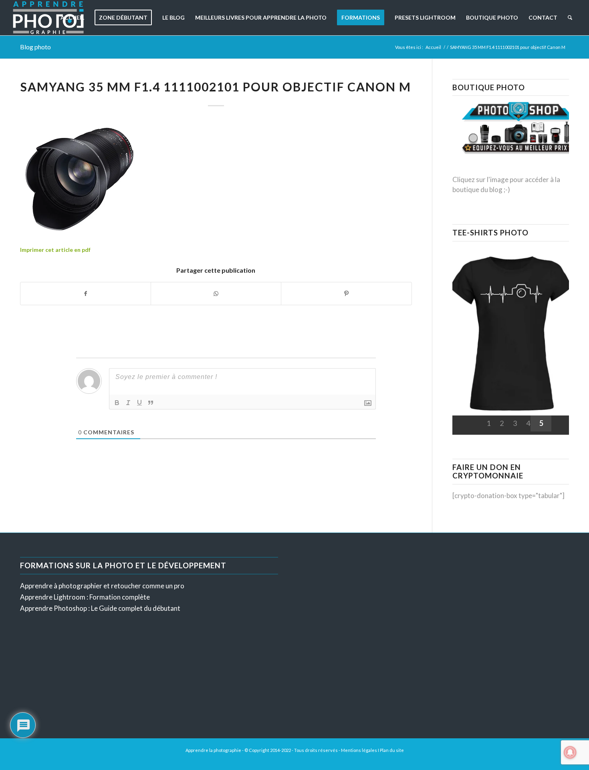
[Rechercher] (570, 17)
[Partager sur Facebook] (85, 293)
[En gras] (117, 402)
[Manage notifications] (570, 752)
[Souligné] (139, 402)
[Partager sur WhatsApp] (216, 293)
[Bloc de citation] (150, 402)
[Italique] (128, 402)
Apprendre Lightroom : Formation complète (85, 597)
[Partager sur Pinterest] (346, 293)
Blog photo (35, 47)
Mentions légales (359, 750)
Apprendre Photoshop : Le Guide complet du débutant (100, 608)
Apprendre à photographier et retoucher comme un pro (102, 586)
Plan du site (392, 750)
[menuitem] (72, 17)
